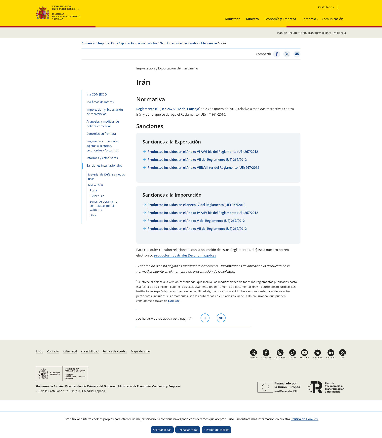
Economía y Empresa (280, 19)
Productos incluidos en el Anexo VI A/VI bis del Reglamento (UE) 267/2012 (203, 151)
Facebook (266, 357)
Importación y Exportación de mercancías (127, 43)
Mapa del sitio (140, 351)
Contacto (53, 351)
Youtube (304, 357)
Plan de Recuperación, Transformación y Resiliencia (311, 33)
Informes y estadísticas (102, 158)
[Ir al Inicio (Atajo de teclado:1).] (58, 12)
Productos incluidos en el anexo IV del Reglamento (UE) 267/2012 (196, 205)
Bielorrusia (97, 196)
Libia (93, 215)
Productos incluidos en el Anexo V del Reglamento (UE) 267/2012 (196, 221)
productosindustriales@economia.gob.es (185, 255)
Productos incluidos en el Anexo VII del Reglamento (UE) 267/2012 (197, 159)
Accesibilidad (90, 351)
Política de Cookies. (304, 419)
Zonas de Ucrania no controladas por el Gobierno (103, 206)
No (222, 318)
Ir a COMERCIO (97, 94)
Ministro (252, 19)
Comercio (309, 19)
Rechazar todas (188, 430)
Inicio (39, 351)
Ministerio (233, 19)
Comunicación (332, 19)
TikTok (292, 357)
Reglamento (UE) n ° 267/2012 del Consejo (167, 109)
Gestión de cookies (216, 430)
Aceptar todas (162, 430)
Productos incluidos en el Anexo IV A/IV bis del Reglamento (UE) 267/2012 (203, 213)
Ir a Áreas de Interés (100, 102)
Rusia (93, 190)
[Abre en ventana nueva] (276, 54)
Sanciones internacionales (179, 43)
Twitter (253, 357)
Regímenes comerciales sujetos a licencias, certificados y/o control (103, 145)
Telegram (317, 357)
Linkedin (330, 357)
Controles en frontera (101, 134)
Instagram (280, 357)
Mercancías (209, 43)
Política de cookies (115, 351)
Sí (207, 318)
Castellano (325, 7)
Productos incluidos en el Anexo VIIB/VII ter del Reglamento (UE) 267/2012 (203, 167)
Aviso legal (70, 351)
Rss (342, 357)
